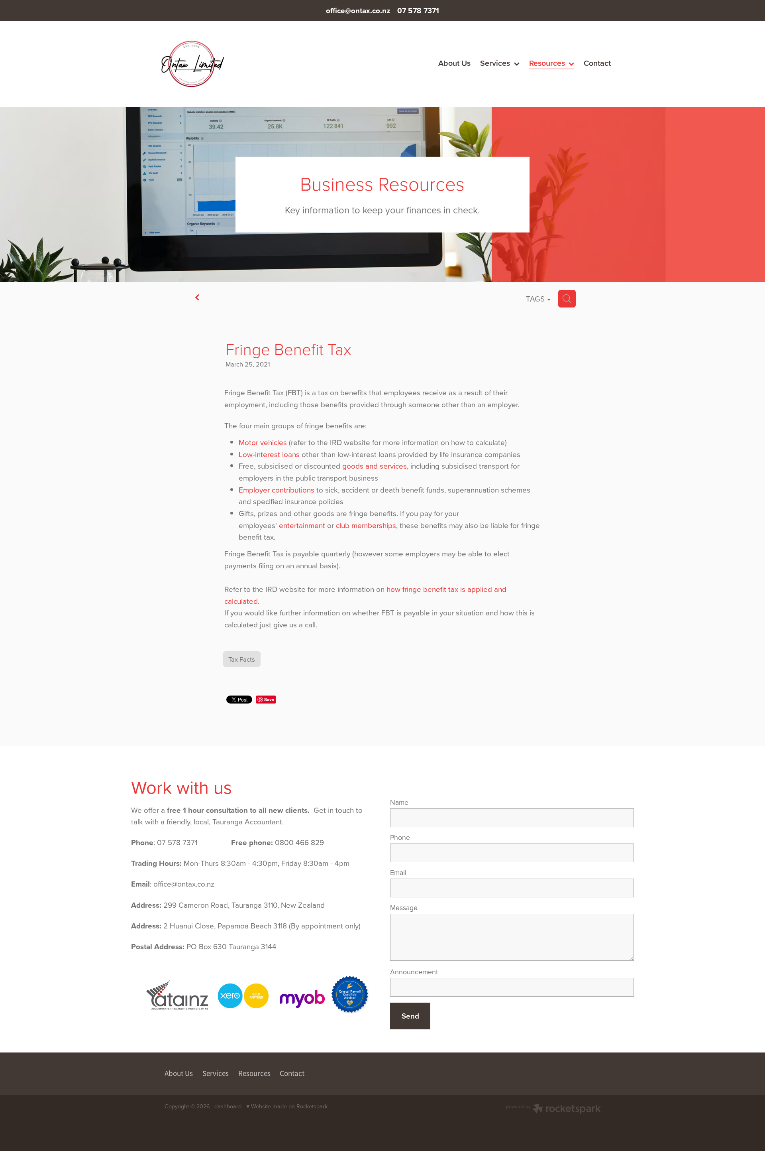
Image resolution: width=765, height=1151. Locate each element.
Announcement (414, 972)
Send (410, 1015)
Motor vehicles (263, 442)
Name (399, 802)
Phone (400, 837)
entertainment (302, 525)
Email (398, 872)
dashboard (227, 1106)
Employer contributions (276, 489)
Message (404, 907)
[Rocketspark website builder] (553, 1109)
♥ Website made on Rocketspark (287, 1106)
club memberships (366, 525)
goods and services (374, 465)
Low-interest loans (269, 454)
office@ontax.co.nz (358, 10)
